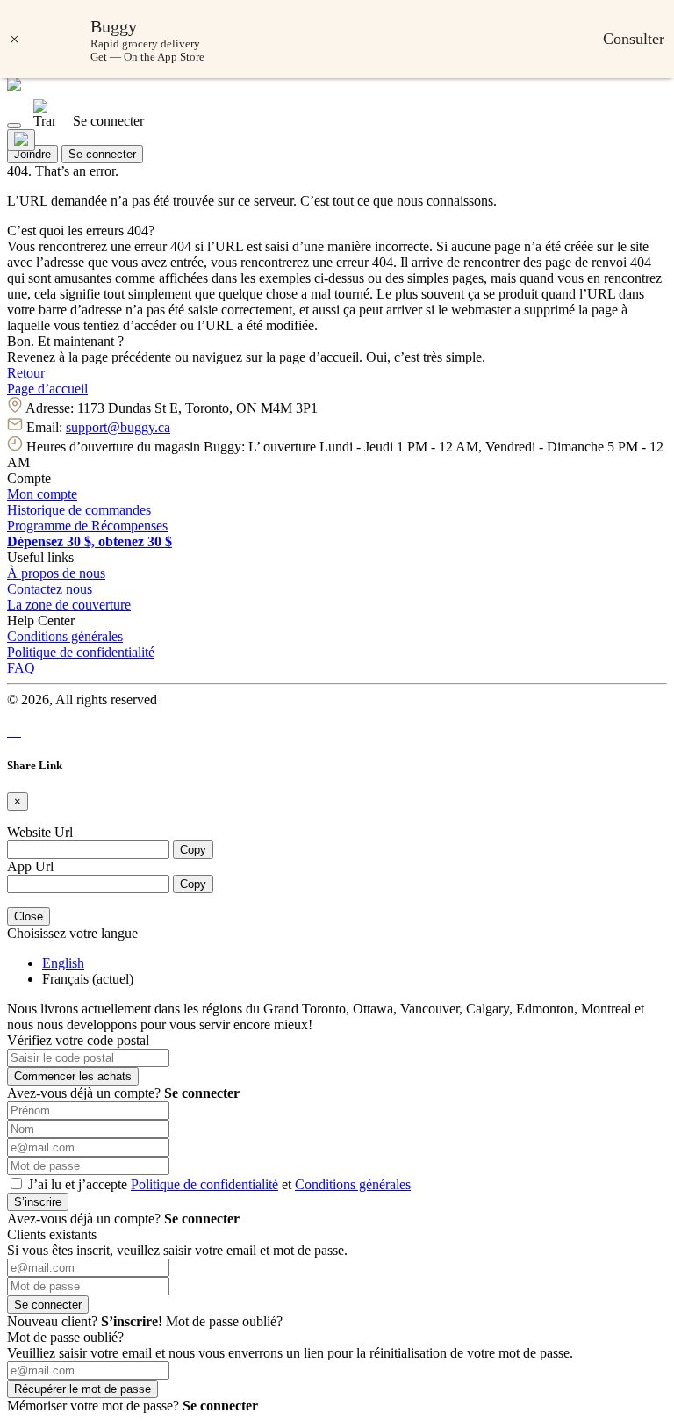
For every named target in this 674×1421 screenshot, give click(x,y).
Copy (193, 849)
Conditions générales (65, 636)
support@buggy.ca (118, 427)
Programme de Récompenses (87, 525)
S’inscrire (37, 1201)
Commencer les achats (73, 1076)
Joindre (32, 154)
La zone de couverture (69, 604)
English (63, 963)
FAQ (21, 667)
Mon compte (42, 494)
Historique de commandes (79, 509)
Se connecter (102, 154)
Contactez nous (49, 588)
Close (28, 916)
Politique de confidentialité (80, 652)
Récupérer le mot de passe (82, 1389)
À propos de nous (56, 573)
